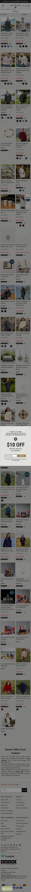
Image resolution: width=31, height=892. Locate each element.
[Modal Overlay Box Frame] (15, 446)
